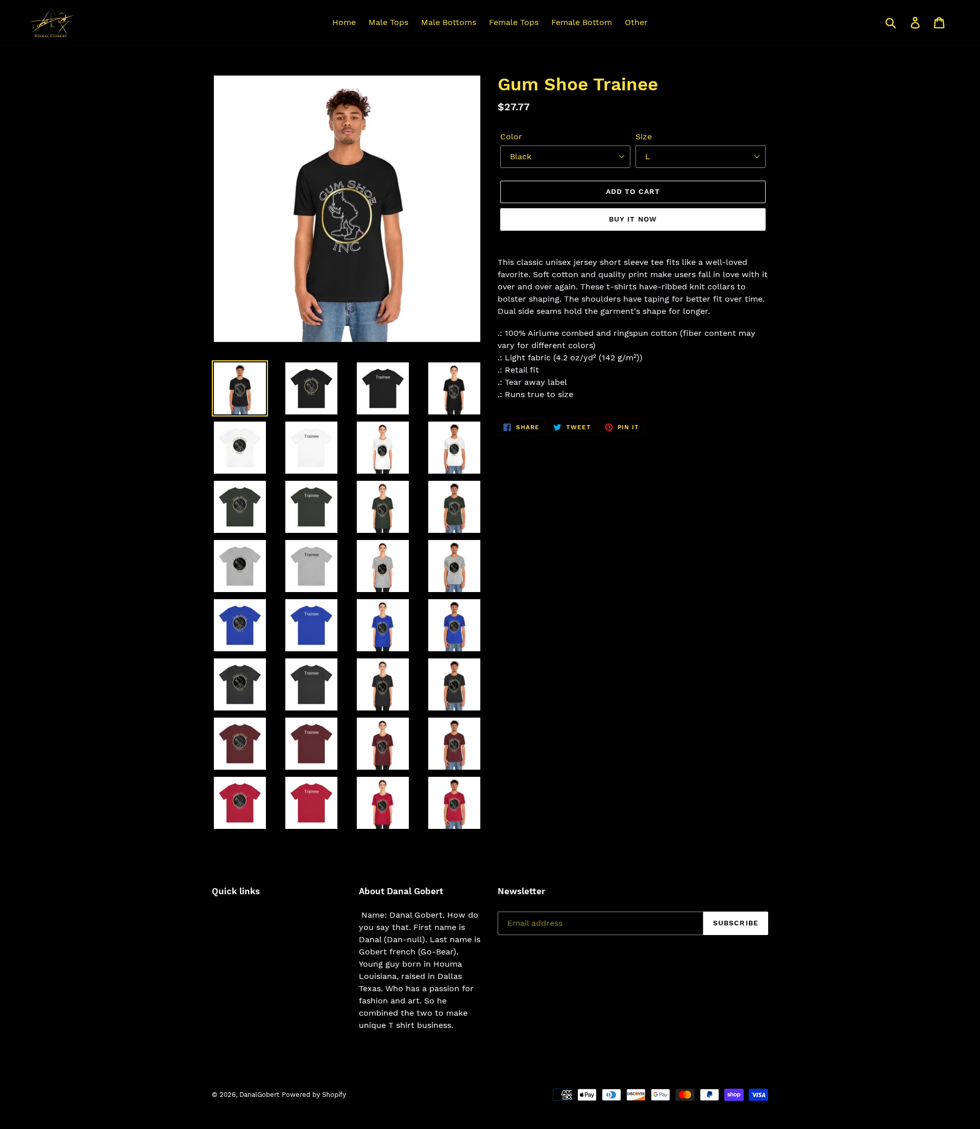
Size (643, 136)
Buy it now (633, 219)
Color (511, 136)
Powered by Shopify (314, 1094)
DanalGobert (259, 1094)
